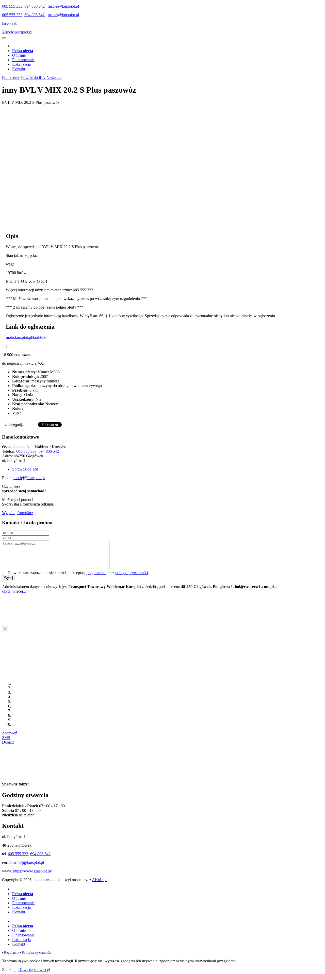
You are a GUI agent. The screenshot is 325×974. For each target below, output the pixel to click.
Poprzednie (11, 77)
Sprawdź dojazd (25, 469)
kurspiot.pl (39, 784)
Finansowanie (23, 60)
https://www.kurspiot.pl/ (32, 871)
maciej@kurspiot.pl (63, 6)
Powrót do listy (33, 77)
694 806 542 (34, 6)
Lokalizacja (21, 64)
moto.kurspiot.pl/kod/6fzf (26, 337)
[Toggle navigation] (4, 38)
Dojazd (8, 742)
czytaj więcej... (14, 591)
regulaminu (97, 572)
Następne (53, 77)
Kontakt (18, 69)
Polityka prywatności (36, 952)
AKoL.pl (99, 880)
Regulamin (11, 952)
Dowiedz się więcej (34, 969)
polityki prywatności (131, 572)
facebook (9, 23)
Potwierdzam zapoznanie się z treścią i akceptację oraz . (78, 572)
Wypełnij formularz (17, 513)
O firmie (19, 55)
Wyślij (8, 578)
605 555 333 (12, 6)
